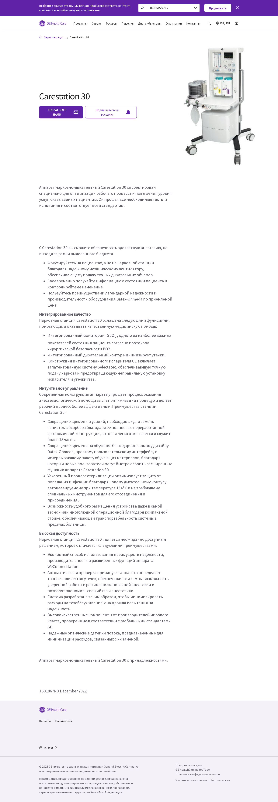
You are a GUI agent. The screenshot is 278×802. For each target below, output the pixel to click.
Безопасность (220, 780)
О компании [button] (174, 23)
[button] (209, 23)
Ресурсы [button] (111, 23)
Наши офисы (63, 721)
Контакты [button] (193, 23)
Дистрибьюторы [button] (149, 23)
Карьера (45, 721)
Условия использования (191, 780)
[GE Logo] (52, 24)
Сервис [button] (96, 23)
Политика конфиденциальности (197, 774)
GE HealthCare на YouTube (192, 769)
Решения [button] (128, 23)
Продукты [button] (80, 23)
